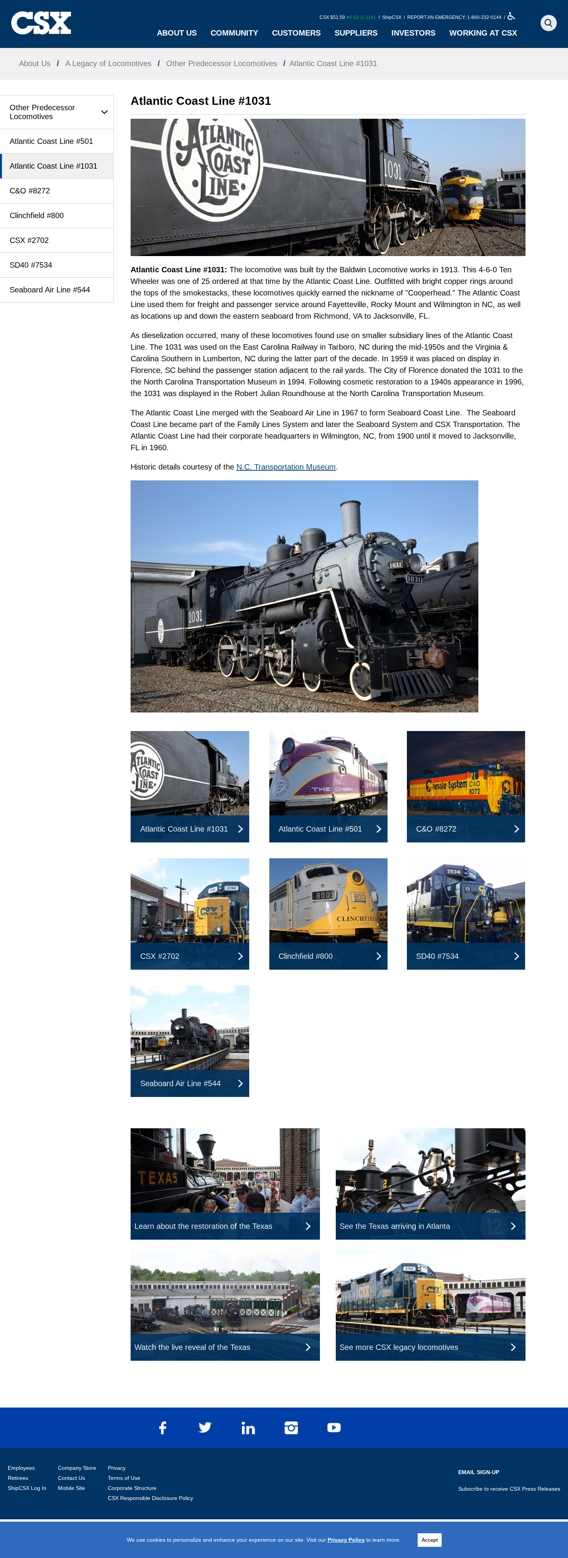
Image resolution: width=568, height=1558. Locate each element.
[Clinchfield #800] (328, 864)
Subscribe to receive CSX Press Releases (509, 1489)
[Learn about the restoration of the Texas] (225, 1134)
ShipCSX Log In (27, 1488)
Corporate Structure (132, 1488)
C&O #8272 (30, 190)
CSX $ (347, 17)
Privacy (117, 1468)
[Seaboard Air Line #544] (190, 991)
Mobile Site (71, 1488)
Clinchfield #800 (37, 215)
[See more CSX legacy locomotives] (430, 1255)
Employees (21, 1468)
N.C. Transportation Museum (286, 467)
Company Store (77, 1468)
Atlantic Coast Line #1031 (53, 166)
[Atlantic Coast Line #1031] (190, 737)
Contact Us (71, 1478)
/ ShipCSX (389, 17)
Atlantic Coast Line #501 (51, 141)
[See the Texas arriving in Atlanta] (430, 1134)
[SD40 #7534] (466, 864)
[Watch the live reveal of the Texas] (225, 1255)
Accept (430, 1540)
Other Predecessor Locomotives (42, 112)
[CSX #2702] (190, 864)
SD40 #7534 (31, 265)
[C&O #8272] (466, 737)
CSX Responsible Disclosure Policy (150, 1498)
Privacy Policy (346, 1540)
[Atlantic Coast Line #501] (328, 737)
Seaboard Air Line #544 (50, 289)
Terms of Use (124, 1478)
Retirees (18, 1478)
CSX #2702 (29, 240)
